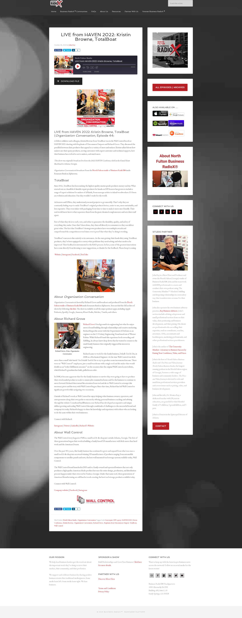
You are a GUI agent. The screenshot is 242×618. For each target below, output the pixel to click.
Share (96, 72)
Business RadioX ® (68, 4)
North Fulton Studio (70, 520)
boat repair (109, 520)
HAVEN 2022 (127, 520)
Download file (70, 81)
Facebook (76, 254)
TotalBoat (133, 523)
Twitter (67, 425)
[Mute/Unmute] (84, 67)
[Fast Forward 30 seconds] (97, 67)
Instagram (66, 254)
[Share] (73, 50)
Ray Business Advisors (168, 311)
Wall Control (58, 526)
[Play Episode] (78, 66)
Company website (61, 490)
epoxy (119, 520)
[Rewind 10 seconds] (87, 67)
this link (73, 308)
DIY (114, 520)
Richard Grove (89, 324)
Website (57, 254)
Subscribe (87, 72)
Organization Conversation (87, 520)
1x (92, 67)
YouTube (84, 254)
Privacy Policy (103, 591)
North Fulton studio (100, 170)
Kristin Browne (68, 523)
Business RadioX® (118, 170)
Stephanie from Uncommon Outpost (116, 523)
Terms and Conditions (107, 588)
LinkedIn (74, 425)
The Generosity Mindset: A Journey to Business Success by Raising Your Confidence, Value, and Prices (169, 349)
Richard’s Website (87, 425)
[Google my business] (164, 575)
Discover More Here (106, 579)
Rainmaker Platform (134, 612)
